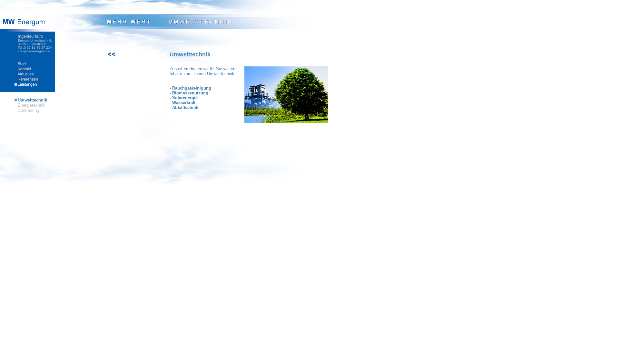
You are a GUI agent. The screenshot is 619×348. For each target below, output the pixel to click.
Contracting (28, 110)
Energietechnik (31, 105)
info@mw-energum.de (34, 51)
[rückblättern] (118, 56)
